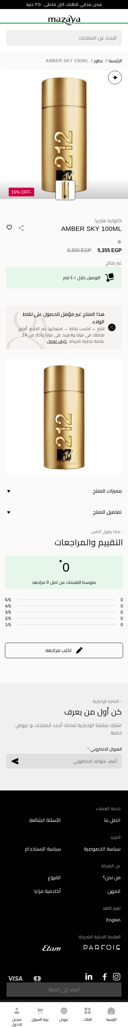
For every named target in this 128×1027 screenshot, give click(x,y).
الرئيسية (114, 60)
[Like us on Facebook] (103, 977)
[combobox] (64, 38)
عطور (97, 60)
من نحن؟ (112, 877)
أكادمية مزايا (47, 891)
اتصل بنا (112, 820)
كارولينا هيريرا (108, 220)
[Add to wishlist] (9, 227)
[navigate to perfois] (94, 947)
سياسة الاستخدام (43, 848)
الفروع (54, 877)
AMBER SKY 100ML (67, 60)
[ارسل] (15, 761)
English (113, 919)
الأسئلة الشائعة (45, 820)
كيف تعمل (57, 341)
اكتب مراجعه (58, 650)
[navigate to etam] (34, 948)
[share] (21, 228)
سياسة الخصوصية (102, 848)
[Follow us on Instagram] (117, 977)
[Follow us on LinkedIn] (89, 976)
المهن (114, 891)
